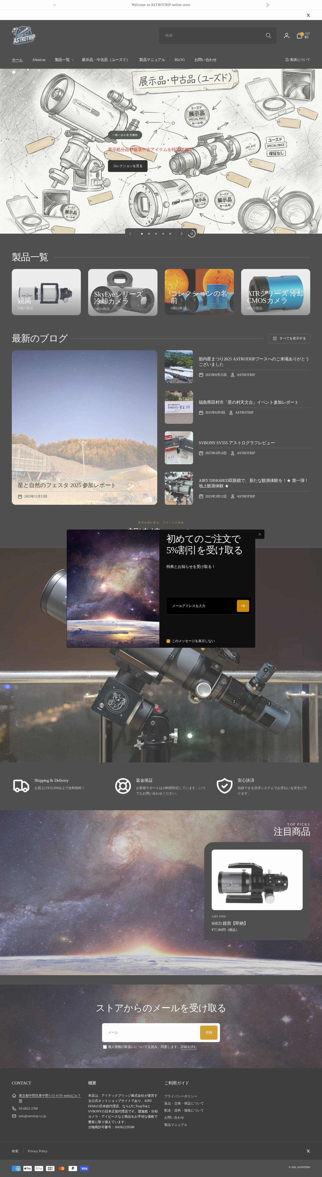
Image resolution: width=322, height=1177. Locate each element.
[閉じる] (259, 534)
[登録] (243, 606)
